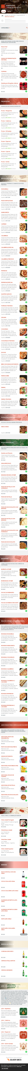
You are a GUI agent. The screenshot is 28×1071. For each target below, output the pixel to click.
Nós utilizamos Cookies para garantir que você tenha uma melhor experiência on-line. (13, 1066)
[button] (13, 7)
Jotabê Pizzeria (10, 5)
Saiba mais (19, 1066)
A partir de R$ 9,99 (21, 15)
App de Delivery (10, 1057)
